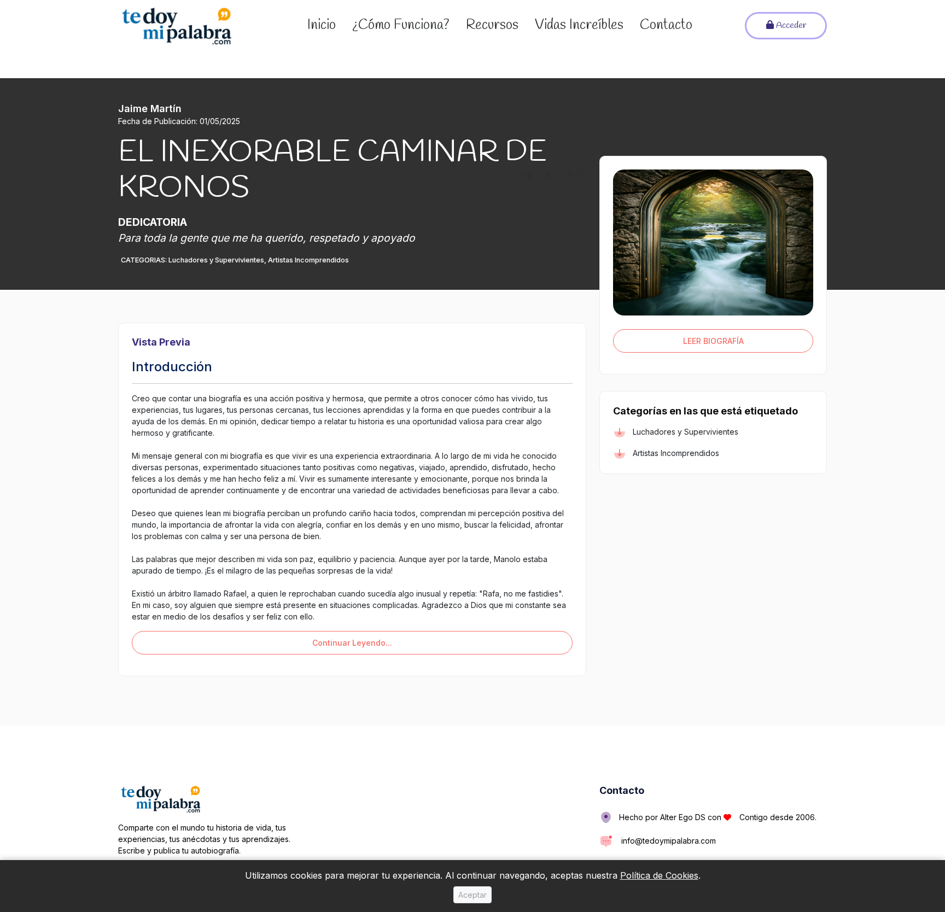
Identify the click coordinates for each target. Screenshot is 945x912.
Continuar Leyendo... (352, 642)
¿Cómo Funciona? (401, 25)
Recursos (492, 25)
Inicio (321, 25)
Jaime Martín (150, 108)
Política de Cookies (659, 875)
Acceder (790, 25)
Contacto (666, 25)
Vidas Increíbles (579, 25)
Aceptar (472, 894)
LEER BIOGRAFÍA (713, 341)
